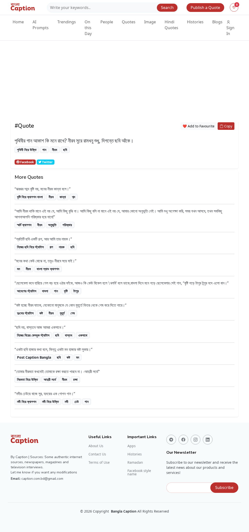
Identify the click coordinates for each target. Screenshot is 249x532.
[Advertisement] (124, 86)
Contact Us (97, 454)
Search (167, 7)
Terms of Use (99, 462)
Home (18, 22)
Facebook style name (139, 472)
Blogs (217, 22)
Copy (227, 126)
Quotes (128, 22)
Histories (195, 22)
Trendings (66, 22)
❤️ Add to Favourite (198, 126)
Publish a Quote (205, 7)
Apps (131, 446)
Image (150, 22)
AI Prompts (41, 24)
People (106, 22)
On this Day (88, 27)
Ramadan (135, 462)
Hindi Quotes (171, 24)
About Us (96, 446)
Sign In (230, 30)
